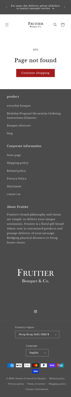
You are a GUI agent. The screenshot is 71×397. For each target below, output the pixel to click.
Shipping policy (18, 162)
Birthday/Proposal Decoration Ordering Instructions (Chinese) (34, 115)
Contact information (37, 389)
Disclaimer (14, 186)
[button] (7, 25)
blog (10, 133)
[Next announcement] (64, 7)
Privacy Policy (17, 178)
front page (14, 155)
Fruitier (20, 378)
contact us (13, 194)
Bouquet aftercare (19, 125)
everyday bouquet (19, 105)
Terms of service (36, 384)
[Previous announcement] (6, 7)
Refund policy (16, 170)
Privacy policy (16, 384)
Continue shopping (35, 72)
